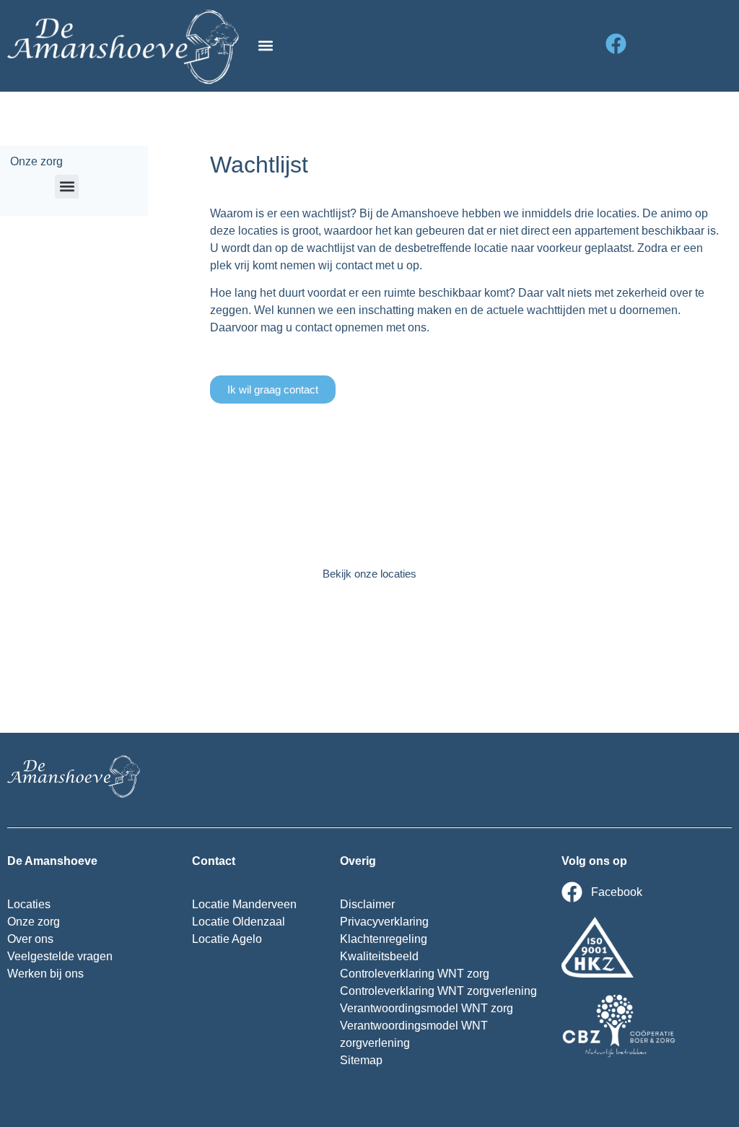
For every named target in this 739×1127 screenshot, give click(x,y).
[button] (265, 46)
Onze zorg (36, 161)
